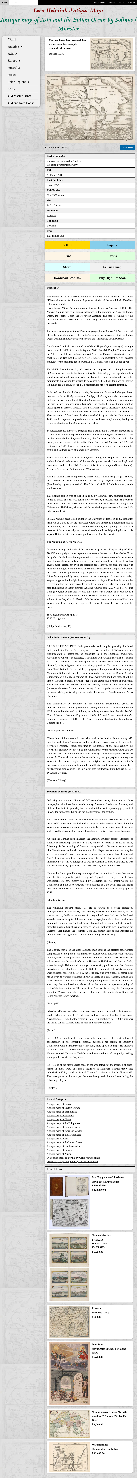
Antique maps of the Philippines (63, 1123)
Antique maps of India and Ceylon (64, 1130)
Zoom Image (127, 148)
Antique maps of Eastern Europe (63, 1107)
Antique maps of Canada (59, 1150)
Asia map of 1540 (117, 308)
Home (4, 2)
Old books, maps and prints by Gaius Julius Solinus (73, 1157)
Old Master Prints (18, 96)
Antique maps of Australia (60, 1115)
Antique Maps (99, 2)
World (11, 39)
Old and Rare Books (20, 103)
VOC (10, 89)
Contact (131, 2)
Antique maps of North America (63, 1146)
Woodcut (51, 215)
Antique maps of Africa (59, 1153)
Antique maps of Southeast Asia (63, 1127)
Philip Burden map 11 (59, 626)
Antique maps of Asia (58, 1138)
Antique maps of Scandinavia (62, 1111)
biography (74, 161)
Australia (13, 67)
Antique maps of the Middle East (64, 1134)
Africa (11, 74)
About (121, 2)
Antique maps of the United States (64, 1142)
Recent (112, 2)
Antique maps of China (59, 1119)
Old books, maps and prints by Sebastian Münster (72, 1161)
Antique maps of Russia (59, 1104)
